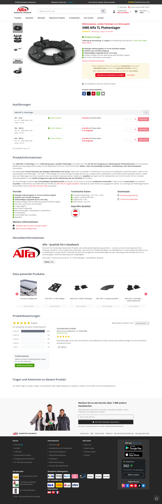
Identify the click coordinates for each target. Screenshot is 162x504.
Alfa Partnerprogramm (57, 455)
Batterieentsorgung (56, 462)
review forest (139, 470)
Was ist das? (137, 443)
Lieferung (17, 452)
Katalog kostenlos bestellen (24, 459)
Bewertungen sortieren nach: (123, 323)
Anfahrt (87, 455)
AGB (91, 433)
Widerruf (109, 433)
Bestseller (41, 18)
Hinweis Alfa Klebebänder (58, 466)
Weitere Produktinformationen (93, 61)
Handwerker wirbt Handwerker (60, 448)
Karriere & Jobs (89, 452)
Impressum (84, 433)
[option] (28, 293)
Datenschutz (99, 433)
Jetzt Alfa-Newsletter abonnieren (107, 422)
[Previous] (18, 76)
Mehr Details (87, 43)
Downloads (53, 459)
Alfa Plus (17, 445)
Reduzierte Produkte (57, 18)
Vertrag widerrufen (142, 433)
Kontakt (101, 18)
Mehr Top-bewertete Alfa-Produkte (27, 496)
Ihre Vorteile (88, 18)
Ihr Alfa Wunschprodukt (23, 462)
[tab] (81, 112)
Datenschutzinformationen (114, 426)
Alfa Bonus (53, 445)
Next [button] (145, 294)
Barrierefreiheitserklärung (124, 433)
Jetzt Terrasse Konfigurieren (26, 229)
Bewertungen (89, 448)
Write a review (133, 475)
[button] (84, 93)
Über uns (87, 445)
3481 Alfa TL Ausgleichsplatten (68, 184)
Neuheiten (30, 18)
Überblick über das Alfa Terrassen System (31, 226)
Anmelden (131, 75)
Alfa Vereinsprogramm (57, 452)
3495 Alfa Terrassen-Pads (38, 186)
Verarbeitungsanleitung (129, 195)
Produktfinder (74, 18)
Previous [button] (16, 294)
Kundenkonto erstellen (22, 455)
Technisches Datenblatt (129, 199)
